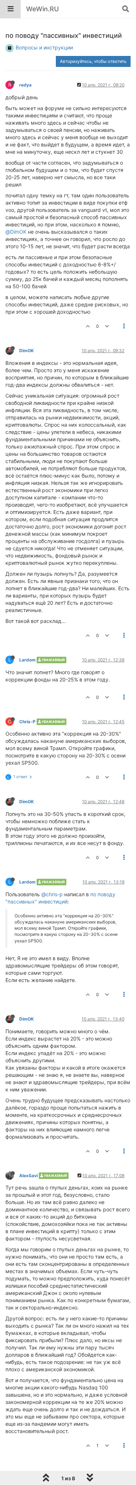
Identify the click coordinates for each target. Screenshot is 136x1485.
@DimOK (15, 232)
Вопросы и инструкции (44, 47)
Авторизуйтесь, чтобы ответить (93, 61)
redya (25, 85)
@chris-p (52, 894)
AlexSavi (28, 1175)
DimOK (26, 350)
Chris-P (27, 721)
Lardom (27, 660)
